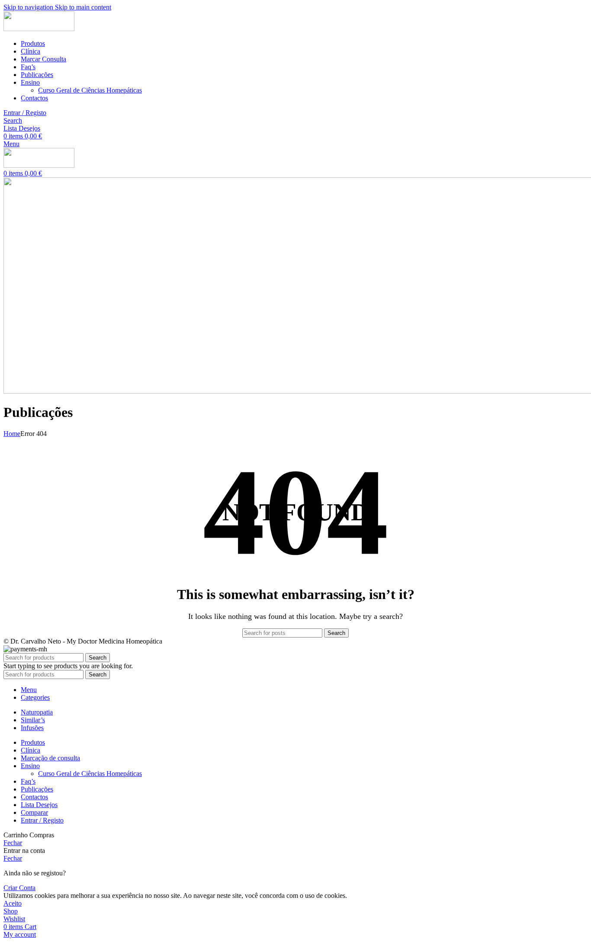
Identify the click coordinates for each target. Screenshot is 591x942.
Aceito (12, 903)
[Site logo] (38, 28)
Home (11, 433)
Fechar (12, 842)
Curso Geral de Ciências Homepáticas (90, 90)
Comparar (34, 812)
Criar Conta (19, 887)
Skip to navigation (29, 7)
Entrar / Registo (42, 820)
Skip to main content (83, 7)
